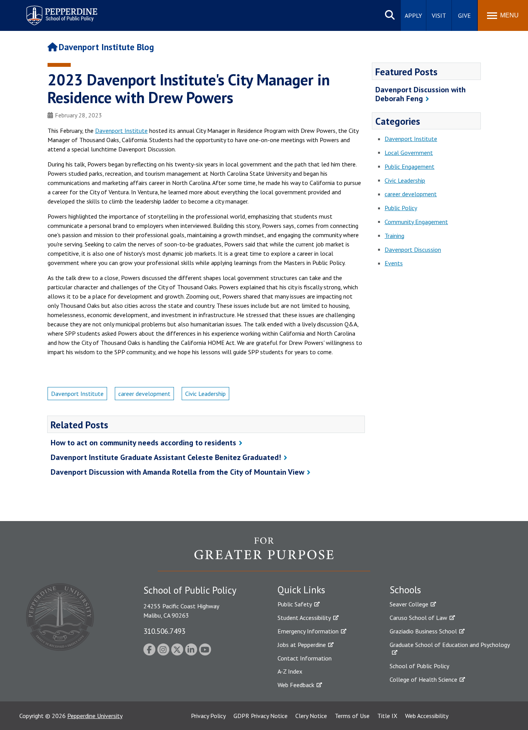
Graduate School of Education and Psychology (450, 645)
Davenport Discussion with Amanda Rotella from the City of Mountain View (177, 472)
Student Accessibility (304, 617)
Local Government (409, 152)
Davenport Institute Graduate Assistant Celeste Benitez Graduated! (166, 457)
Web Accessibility (426, 716)
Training (394, 235)
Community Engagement (416, 222)
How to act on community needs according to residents (143, 443)
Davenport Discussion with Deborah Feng (420, 94)
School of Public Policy (419, 666)
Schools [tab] (405, 590)
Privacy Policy (208, 716)
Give (464, 15)
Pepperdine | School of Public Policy (54, 11)
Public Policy (401, 208)
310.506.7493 (164, 631)
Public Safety (295, 604)
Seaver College (409, 604)
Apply (413, 15)
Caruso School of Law (418, 617)
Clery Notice (311, 716)
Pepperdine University (95, 716)
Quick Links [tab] (301, 590)
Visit (439, 15)
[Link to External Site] (264, 553)
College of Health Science (423, 679)
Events (394, 263)
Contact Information (305, 658)
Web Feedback (296, 685)
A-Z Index (290, 671)
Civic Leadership (205, 393)
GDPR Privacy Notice (260, 716)
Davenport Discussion (413, 249)
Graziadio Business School (423, 631)
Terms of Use (352, 716)
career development (144, 393)
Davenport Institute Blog (106, 47)
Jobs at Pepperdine (302, 645)
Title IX (387, 716)
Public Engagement (409, 166)
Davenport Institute (121, 130)
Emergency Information (308, 631)
